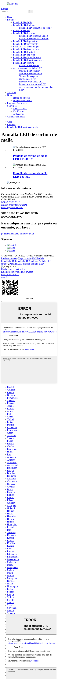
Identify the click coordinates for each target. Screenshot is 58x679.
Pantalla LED (7, 261)
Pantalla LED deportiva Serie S (33, 36)
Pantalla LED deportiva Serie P (33, 38)
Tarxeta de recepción (29, 76)
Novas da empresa (21, 98)
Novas (10, 95)
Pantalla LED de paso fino (25, 41)
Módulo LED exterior (29, 71)
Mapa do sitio (24, 258)
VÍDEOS (11, 92)
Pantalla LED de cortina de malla (28, 60)
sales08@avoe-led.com (12, 207)
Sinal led (33, 261)
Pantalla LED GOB (22, 22)
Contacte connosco (16, 116)
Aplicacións (18, 114)
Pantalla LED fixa (21, 30)
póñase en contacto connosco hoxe (17, 233)
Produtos (11, 19)
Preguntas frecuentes (16, 103)
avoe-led (5, 277)
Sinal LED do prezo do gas (26, 46)
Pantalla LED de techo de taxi (27, 49)
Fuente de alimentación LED (32, 84)
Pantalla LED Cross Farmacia (27, 57)
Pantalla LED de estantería (25, 52)
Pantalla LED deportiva (24, 33)
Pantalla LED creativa (23, 62)
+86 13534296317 (10, 274)
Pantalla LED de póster (24, 54)
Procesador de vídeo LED (31, 81)
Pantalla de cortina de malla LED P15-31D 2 (30, 157)
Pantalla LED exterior (19, 263)
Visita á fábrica (20, 108)
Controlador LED (27, 79)
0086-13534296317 (10, 202)
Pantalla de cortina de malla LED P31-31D (30, 175)
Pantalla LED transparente (25, 44)
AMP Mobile (38, 258)
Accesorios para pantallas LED (27, 68)
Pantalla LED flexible (29, 65)
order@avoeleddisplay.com (14, 204)
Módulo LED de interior (30, 73)
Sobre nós (12, 106)
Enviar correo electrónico (13, 269)
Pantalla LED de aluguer (24, 25)
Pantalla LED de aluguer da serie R (35, 27)
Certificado (18, 111)
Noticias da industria (22, 100)
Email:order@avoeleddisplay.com (17, 272)
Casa (9, 17)
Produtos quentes (9, 258)
